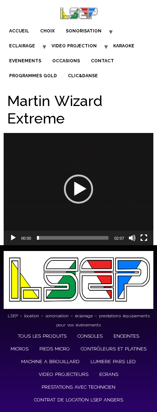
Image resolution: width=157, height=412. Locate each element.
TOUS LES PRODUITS (42, 336)
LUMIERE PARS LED (113, 361)
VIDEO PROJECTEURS (63, 374)
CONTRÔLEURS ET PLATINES (113, 349)
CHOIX (47, 31)
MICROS (19, 349)
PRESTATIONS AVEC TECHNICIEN (78, 387)
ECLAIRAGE (22, 45)
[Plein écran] (144, 238)
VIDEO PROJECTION (74, 45)
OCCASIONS (66, 60)
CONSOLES (90, 336)
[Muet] (132, 238)
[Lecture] (13, 238)
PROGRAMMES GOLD (33, 75)
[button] (78, 189)
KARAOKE (123, 45)
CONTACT (102, 60)
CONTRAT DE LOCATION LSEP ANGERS (78, 400)
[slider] (72, 238)
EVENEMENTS (25, 60)
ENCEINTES (126, 336)
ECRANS (108, 374)
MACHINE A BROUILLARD (50, 361)
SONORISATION (84, 31)
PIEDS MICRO (54, 349)
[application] (78, 189)
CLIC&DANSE (83, 75)
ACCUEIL (19, 31)
